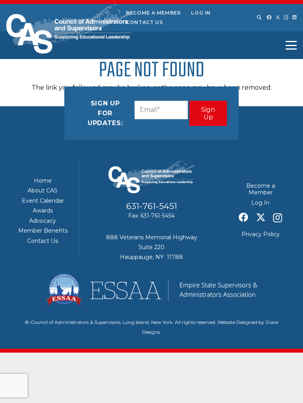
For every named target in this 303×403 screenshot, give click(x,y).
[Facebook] (269, 17)
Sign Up (208, 113)
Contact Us (144, 22)
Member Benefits (42, 230)
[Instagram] (286, 17)
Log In (201, 13)
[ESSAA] (151, 289)
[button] (259, 17)
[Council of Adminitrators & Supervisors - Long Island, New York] (69, 29)
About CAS (43, 190)
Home (43, 180)
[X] (277, 17)
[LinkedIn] (294, 17)
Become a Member (153, 13)
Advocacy (42, 220)
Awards (43, 210)
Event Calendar (43, 200)
